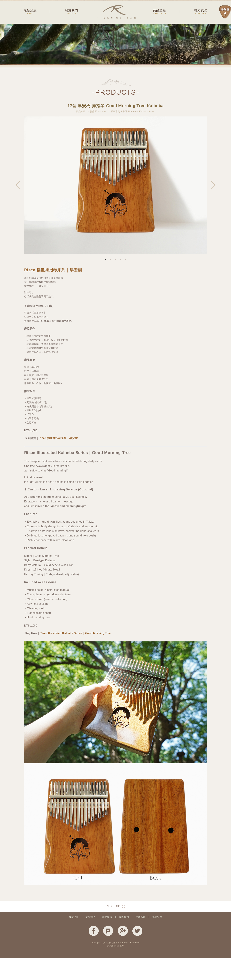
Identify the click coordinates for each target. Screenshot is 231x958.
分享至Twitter (137, 931)
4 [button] (120, 259)
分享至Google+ (123, 931)
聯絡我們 (124, 917)
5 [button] (125, 259)
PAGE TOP (113, 906)
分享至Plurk (108, 931)
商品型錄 (107, 917)
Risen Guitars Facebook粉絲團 (225, 11)
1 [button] (105, 259)
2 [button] (110, 259)
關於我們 (90, 917)
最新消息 (73, 917)
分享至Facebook (94, 931)
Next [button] (213, 185)
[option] (115, 185)
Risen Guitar (116, 12)
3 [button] (115, 259)
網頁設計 (111, 945)
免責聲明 (157, 917)
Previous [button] (18, 185)
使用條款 (140, 917)
